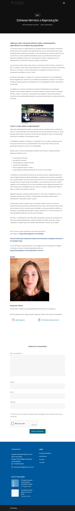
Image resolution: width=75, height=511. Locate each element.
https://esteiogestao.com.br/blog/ (31, 234)
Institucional (43, 456)
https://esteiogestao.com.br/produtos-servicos (26, 250)
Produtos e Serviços (45, 453)
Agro (37, 15)
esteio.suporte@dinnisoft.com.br (24, 467)
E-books (41, 459)
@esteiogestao (20, 320)
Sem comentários (47, 25)
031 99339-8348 (18, 464)
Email (12, 392)
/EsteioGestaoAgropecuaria (50, 320)
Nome (12, 382)
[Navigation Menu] (64, 3)
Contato (41, 462)
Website (12, 402)
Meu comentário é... (16, 353)
